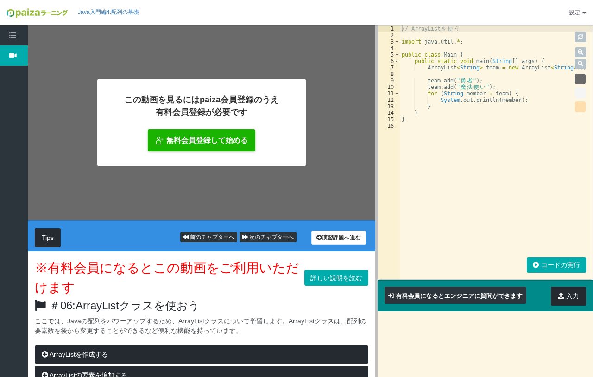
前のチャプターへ (211, 237)
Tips (48, 237)
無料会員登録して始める (207, 140)
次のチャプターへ (271, 237)
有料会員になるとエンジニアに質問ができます (459, 295)
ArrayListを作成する (78, 354)
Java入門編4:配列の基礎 (108, 12)
